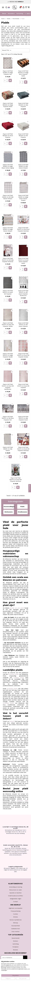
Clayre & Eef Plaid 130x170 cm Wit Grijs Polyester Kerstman (7, 260)
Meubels (15, 949)
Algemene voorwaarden (15, 908)
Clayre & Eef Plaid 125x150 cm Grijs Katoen (8, 449)
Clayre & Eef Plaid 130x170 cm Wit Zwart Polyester (23, 324)
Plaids (22, 506)
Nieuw (4, 13)
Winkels (15, 917)
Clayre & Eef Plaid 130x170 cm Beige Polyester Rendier (8, 355)
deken (12, 721)
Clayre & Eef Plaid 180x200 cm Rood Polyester (8, 135)
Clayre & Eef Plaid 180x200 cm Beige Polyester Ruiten (8, 105)
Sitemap (15, 922)
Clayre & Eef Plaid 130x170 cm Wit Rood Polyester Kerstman (23, 229)
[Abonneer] (25, 958)
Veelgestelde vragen (15, 898)
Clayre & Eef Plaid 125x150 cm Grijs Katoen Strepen (23, 166)
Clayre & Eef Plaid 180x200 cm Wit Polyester (23, 135)
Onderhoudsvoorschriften (15, 895)
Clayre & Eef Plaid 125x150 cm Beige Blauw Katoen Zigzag (8, 166)
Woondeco (11, 13)
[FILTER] (29, 491)
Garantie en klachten (16, 892)
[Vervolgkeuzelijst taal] (9, 7)
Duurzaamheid (15, 925)
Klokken (15, 941)
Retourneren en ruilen (15, 890)
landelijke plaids (13, 674)
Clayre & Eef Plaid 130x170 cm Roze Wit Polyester (23, 386)
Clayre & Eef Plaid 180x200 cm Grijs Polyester (23, 105)
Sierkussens (8, 512)
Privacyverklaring (15, 911)
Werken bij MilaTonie (15, 919)
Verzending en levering (15, 887)
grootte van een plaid (17, 608)
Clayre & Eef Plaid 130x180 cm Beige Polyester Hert (8, 72)
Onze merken (15, 931)
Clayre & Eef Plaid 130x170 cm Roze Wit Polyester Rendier (23, 355)
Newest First (7, 50)
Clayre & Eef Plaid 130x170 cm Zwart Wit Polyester (8, 292)
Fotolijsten (15, 947)
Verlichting (19, 13)
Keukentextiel (15, 938)
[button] (23, 7)
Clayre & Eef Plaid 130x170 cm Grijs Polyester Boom (23, 418)
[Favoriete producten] (26, 7)
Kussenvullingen (9, 506)
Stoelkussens (22, 512)
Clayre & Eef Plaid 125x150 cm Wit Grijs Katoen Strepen (7, 197)
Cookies (15, 914)
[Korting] (21, 7)
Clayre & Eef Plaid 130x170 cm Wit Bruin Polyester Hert (8, 418)
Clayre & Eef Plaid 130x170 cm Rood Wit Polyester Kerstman (23, 449)
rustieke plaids (18, 677)
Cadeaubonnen (15, 928)
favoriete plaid (22, 800)
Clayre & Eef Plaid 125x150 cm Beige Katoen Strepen (8, 229)
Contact (15, 901)
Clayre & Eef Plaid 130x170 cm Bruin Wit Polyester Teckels (8, 324)
